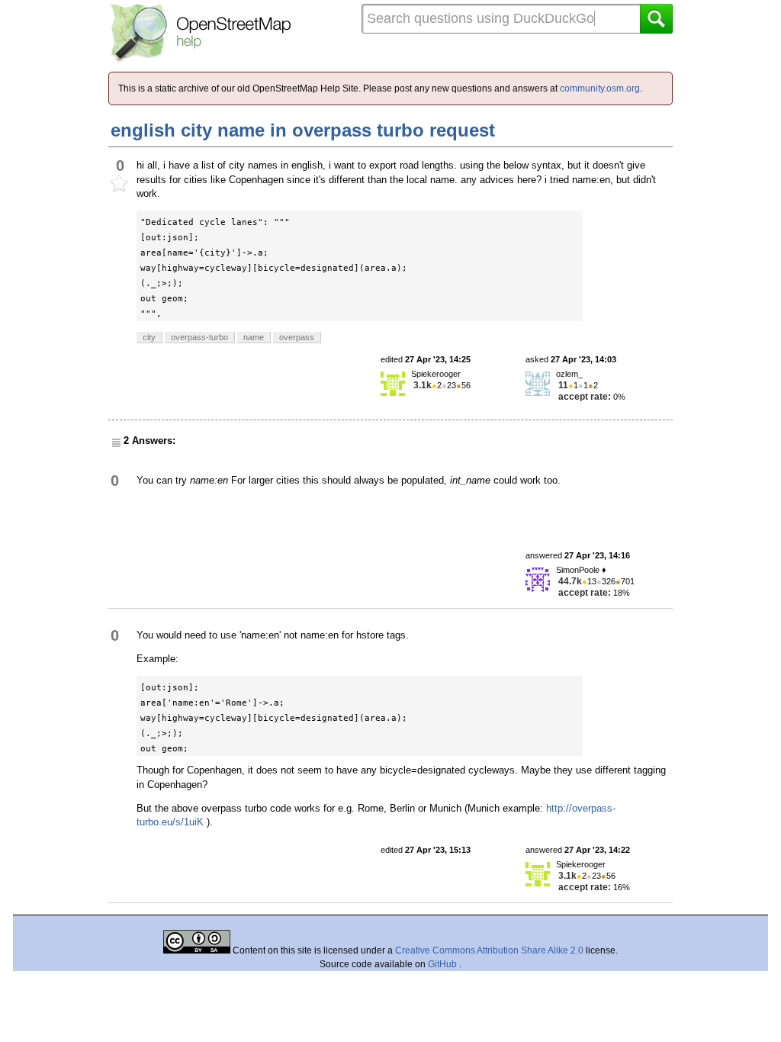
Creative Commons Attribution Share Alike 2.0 (489, 950)
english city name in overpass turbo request (303, 130)
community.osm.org (600, 88)
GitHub (443, 964)
